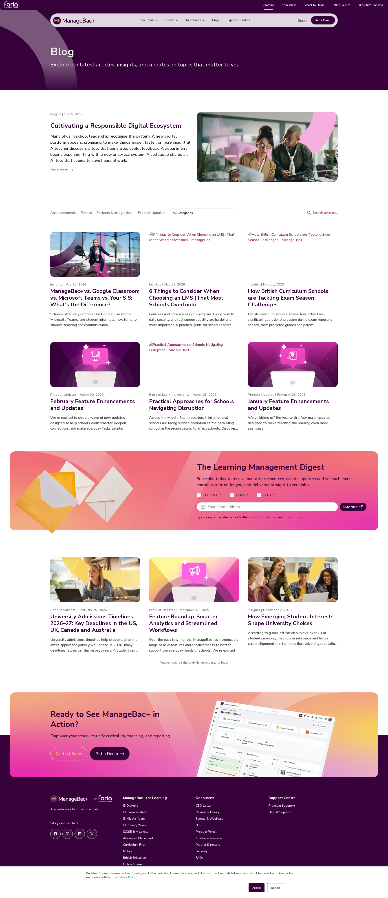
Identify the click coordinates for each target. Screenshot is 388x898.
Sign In (303, 20)
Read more (59, 169)
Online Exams (132, 864)
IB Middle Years (134, 819)
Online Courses (340, 5)
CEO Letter (204, 806)
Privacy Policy (127, 877)
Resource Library (208, 812)
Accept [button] (256, 887)
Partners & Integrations (114, 212)
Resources (193, 20)
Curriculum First (134, 845)
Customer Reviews (209, 838)
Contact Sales (69, 753)
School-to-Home (314, 5)
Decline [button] (275, 887)
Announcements (63, 212)
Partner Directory (208, 845)
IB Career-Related (135, 812)
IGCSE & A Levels (135, 832)
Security (201, 851)
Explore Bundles (238, 20)
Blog (215, 20)
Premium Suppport (282, 806)
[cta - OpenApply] (55, 834)
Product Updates (151, 212)
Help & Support (280, 812)
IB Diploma (130, 806)
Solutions (147, 20)
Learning (268, 5)
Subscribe (350, 507)
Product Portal (206, 832)
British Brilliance (134, 858)
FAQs (199, 858)
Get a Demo (323, 20)
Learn (170, 20)
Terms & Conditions (263, 517)
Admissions (289, 5)
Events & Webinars (209, 819)
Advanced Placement (138, 838)
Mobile (127, 851)
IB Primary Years (134, 825)
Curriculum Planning (370, 5)
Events (86, 212)
